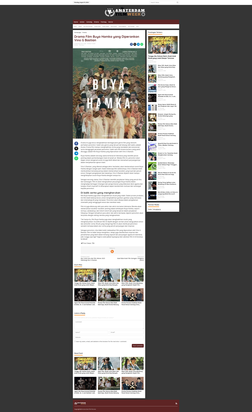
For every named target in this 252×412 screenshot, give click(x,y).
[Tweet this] (134, 44)
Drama (76, 45)
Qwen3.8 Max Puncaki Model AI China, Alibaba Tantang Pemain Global (168, 144)
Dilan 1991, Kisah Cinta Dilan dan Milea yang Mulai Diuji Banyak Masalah (108, 284)
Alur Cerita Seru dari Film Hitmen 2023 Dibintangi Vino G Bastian (93, 258)
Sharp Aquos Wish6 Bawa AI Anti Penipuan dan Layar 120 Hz (167, 105)
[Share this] (131, 44)
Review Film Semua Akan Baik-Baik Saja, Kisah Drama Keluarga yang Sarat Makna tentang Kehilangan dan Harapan (109, 303)
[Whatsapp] (141, 44)
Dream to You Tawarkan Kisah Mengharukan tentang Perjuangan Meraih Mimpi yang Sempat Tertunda (167, 154)
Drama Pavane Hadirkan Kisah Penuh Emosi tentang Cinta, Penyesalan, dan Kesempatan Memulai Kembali (131, 303)
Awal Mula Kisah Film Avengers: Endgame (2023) (130, 258)
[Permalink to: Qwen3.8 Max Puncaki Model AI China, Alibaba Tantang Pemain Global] (152, 146)
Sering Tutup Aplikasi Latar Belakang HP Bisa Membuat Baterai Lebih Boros (167, 183)
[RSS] (112, 251)
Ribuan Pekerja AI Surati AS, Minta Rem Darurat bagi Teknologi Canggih (167, 173)
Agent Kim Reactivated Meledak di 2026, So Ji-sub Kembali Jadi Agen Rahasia (84, 303)
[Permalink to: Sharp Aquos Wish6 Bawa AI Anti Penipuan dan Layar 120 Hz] (152, 107)
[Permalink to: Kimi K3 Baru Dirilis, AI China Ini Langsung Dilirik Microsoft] (152, 195)
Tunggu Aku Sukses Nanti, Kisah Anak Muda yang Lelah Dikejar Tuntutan (84, 284)
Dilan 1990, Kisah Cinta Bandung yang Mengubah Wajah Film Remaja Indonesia (132, 284)
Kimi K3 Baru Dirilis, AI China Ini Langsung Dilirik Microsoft (168, 193)
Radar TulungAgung (154, 209)
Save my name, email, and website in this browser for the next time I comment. (101, 341)
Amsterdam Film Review (89, 409)
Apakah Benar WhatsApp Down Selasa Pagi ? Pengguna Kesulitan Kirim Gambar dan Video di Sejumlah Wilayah (168, 163)
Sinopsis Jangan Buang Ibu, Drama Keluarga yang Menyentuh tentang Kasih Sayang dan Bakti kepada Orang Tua (167, 115)
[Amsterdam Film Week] (126, 12)
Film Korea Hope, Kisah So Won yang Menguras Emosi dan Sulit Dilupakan (167, 85)
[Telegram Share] (138, 44)
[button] (177, 2)
